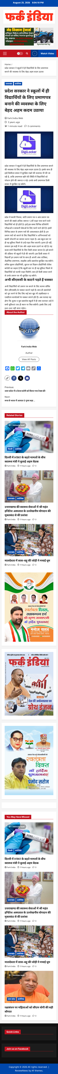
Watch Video (47, 53)
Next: (20, 399)
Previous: (25, 389)
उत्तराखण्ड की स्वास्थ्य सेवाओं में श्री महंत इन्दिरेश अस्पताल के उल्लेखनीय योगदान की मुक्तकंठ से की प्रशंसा (28, 511)
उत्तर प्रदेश (11, 999)
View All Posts (29, 359)
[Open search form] (27, 53)
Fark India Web (15, 118)
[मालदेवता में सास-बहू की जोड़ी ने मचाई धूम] (29, 540)
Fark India (11, 465)
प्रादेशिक (18, 83)
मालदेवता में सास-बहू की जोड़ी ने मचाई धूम (27, 560)
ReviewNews (21, 1070)
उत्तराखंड (9, 83)
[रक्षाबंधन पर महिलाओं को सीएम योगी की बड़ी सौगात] (29, 987)
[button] (5, 53)
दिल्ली (10, 449)
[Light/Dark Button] (20, 53)
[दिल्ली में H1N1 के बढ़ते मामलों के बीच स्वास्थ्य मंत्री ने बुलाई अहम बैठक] (29, 437)
